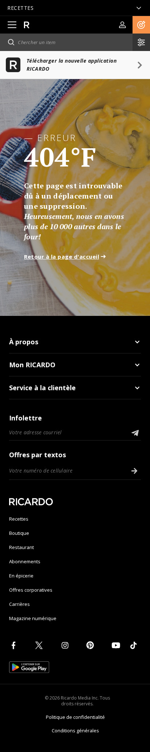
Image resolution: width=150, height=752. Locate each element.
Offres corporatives (30, 590)
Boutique (19, 533)
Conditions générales (75, 730)
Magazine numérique (32, 618)
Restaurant (21, 547)
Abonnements (24, 561)
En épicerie (21, 575)
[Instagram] (66, 645)
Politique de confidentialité (75, 717)
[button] (141, 25)
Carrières (19, 604)
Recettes (18, 519)
